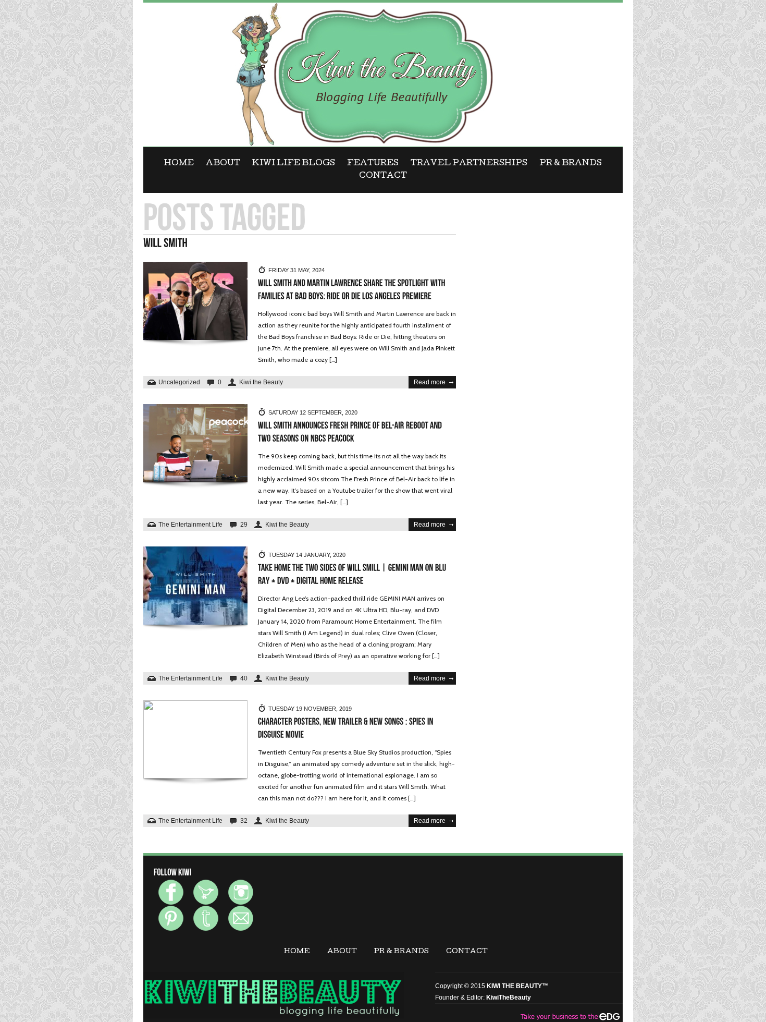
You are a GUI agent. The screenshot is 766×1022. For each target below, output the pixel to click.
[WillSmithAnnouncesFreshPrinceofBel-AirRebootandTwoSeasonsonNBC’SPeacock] (350, 432)
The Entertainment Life (190, 524)
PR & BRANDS (570, 164)
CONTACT (383, 176)
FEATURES (373, 164)
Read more (430, 382)
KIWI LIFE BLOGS (293, 164)
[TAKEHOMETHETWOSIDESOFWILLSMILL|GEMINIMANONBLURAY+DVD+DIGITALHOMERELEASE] (353, 575)
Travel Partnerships (469, 164)
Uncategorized (179, 382)
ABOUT (223, 164)
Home (179, 164)
